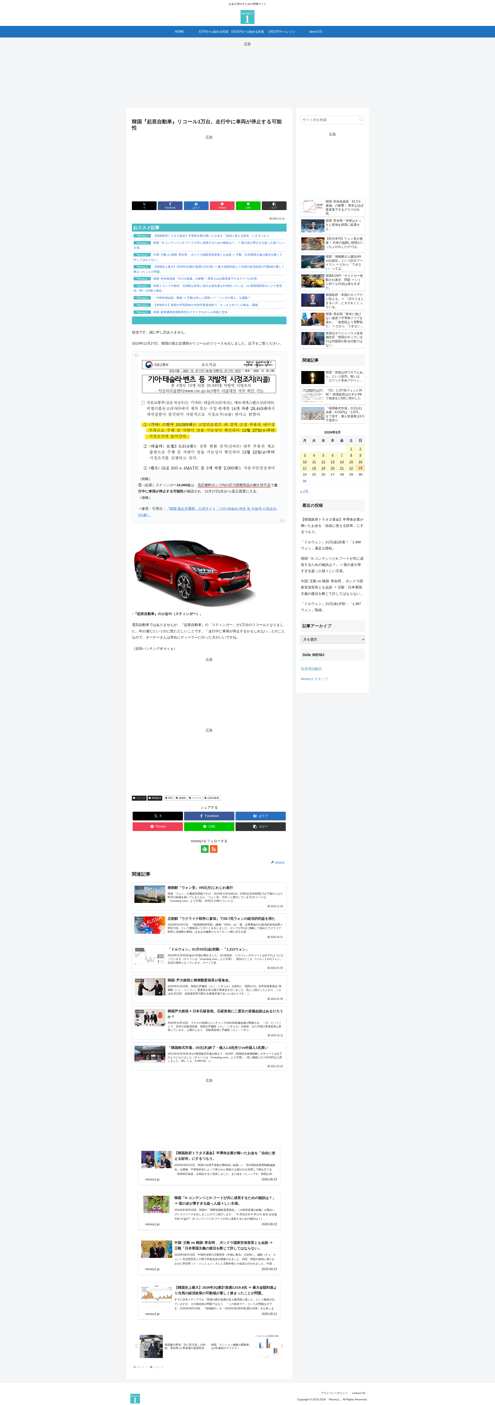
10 (305, 462)
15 (351, 462)
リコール (196, 798)
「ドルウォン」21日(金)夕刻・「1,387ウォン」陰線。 (331, 607)
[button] (274, 205)
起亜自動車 (213, 798)
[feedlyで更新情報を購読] (205, 849)
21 (342, 468)
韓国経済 (156, 798)
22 (351, 468)
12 (323, 462)
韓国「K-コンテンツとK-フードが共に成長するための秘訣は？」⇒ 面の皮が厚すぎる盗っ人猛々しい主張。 (332, 565)
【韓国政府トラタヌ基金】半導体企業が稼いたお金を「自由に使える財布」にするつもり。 (332, 526)
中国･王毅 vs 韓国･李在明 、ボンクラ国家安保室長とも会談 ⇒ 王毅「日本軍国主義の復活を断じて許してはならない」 (332, 587)
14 (342, 462)
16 (360, 462)
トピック (140, 798)
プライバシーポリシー (334, 1393)
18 (314, 468)
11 (314, 462)
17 (305, 468)
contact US (358, 1393)
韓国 (170, 798)
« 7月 (304, 491)
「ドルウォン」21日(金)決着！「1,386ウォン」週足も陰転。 (331, 545)
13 (333, 462)
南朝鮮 (182, 798)
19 (323, 468)
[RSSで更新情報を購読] (214, 849)
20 (333, 468)
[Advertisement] (247, 74)
